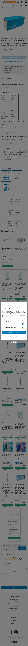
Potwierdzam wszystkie (14, 332)
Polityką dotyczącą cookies (11, 311)
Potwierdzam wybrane (14, 336)
